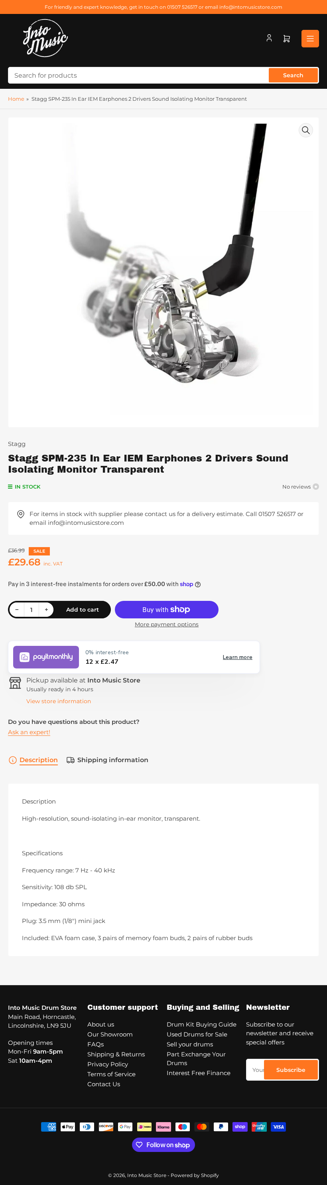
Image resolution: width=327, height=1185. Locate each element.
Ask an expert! (29, 732)
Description (39, 760)
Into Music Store (146, 1175)
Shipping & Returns (116, 1054)
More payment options (167, 624)
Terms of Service (111, 1074)
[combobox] (163, 75)
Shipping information (112, 760)
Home (16, 99)
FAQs (95, 1044)
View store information (58, 701)
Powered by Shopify (195, 1175)
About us (100, 1024)
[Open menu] (310, 38)
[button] (134, 657)
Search (293, 75)
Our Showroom (110, 1034)
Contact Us (103, 1084)
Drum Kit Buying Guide (201, 1024)
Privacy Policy (107, 1064)
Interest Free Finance (198, 1073)
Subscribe (290, 1070)
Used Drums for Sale (197, 1034)
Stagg (17, 444)
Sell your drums (190, 1044)
